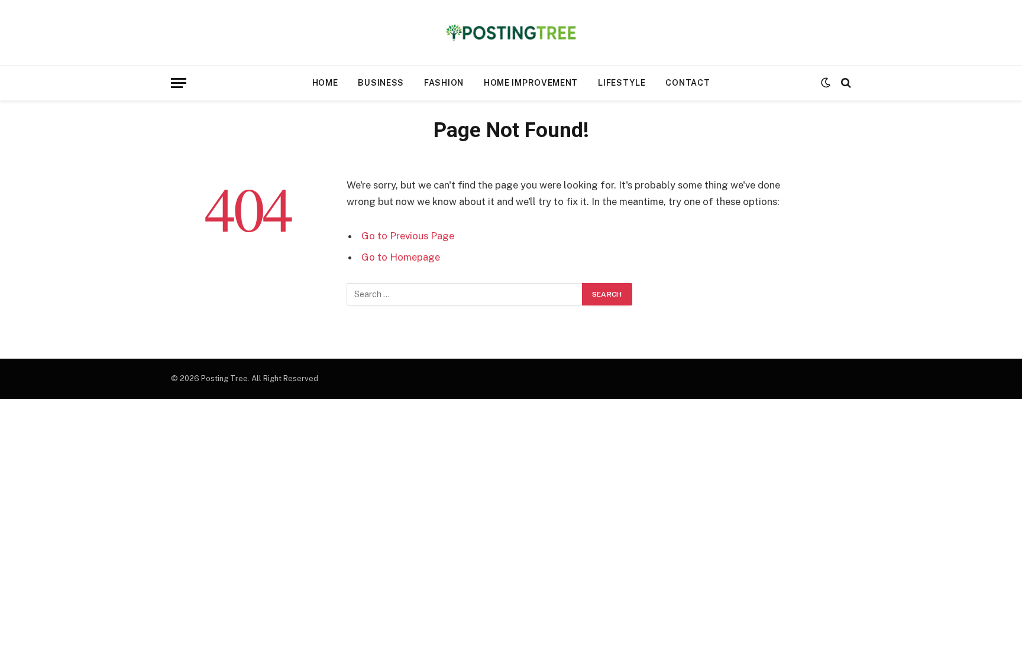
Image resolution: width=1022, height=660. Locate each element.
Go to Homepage (400, 257)
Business (381, 82)
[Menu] (178, 83)
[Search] (845, 83)
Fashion (444, 82)
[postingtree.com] (511, 32)
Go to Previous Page (407, 236)
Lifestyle (621, 82)
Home (325, 82)
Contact (687, 82)
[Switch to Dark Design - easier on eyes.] (825, 82)
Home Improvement (531, 82)
